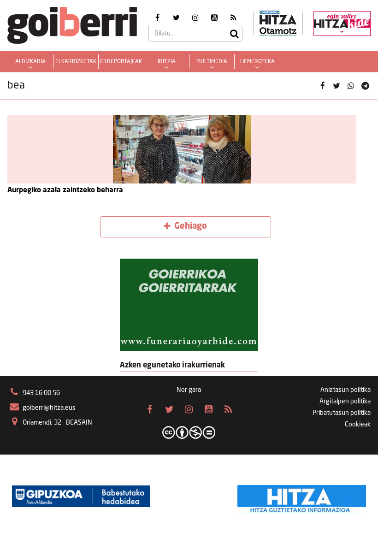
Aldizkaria (30, 62)
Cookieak (358, 424)
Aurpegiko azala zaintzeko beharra (65, 190)
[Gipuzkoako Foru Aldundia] (81, 496)
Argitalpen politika (345, 401)
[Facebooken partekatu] (322, 86)
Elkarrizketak (75, 62)
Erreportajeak (121, 62)
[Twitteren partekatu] (336, 86)
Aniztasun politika (345, 390)
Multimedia (211, 62)
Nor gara (189, 390)
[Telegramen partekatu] (365, 86)
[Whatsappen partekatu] (351, 86)
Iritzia (167, 62)
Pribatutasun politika (342, 413)
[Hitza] (301, 496)
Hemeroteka (257, 62)
